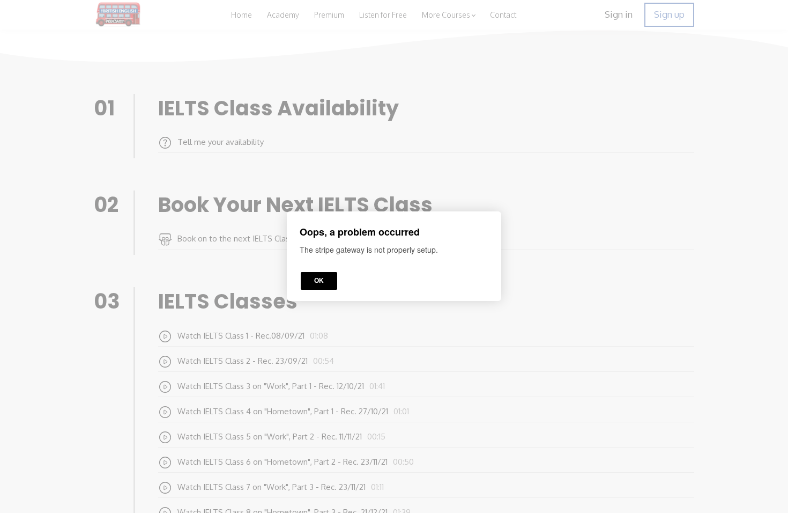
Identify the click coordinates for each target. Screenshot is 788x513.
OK (319, 281)
